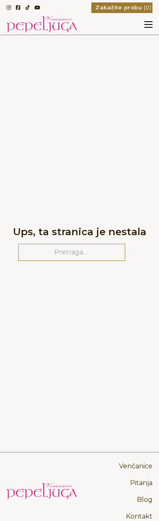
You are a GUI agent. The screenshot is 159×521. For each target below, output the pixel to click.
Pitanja (141, 483)
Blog (144, 499)
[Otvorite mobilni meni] (148, 24)
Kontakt (139, 516)
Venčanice (135, 466)
